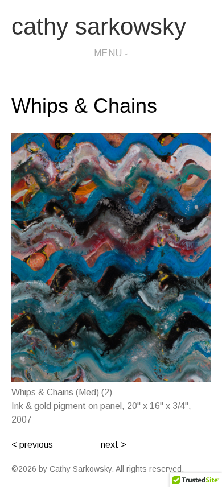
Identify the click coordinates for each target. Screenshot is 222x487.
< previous (32, 444)
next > (113, 444)
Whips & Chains (84, 105)
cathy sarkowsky (98, 26)
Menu (108, 53)
